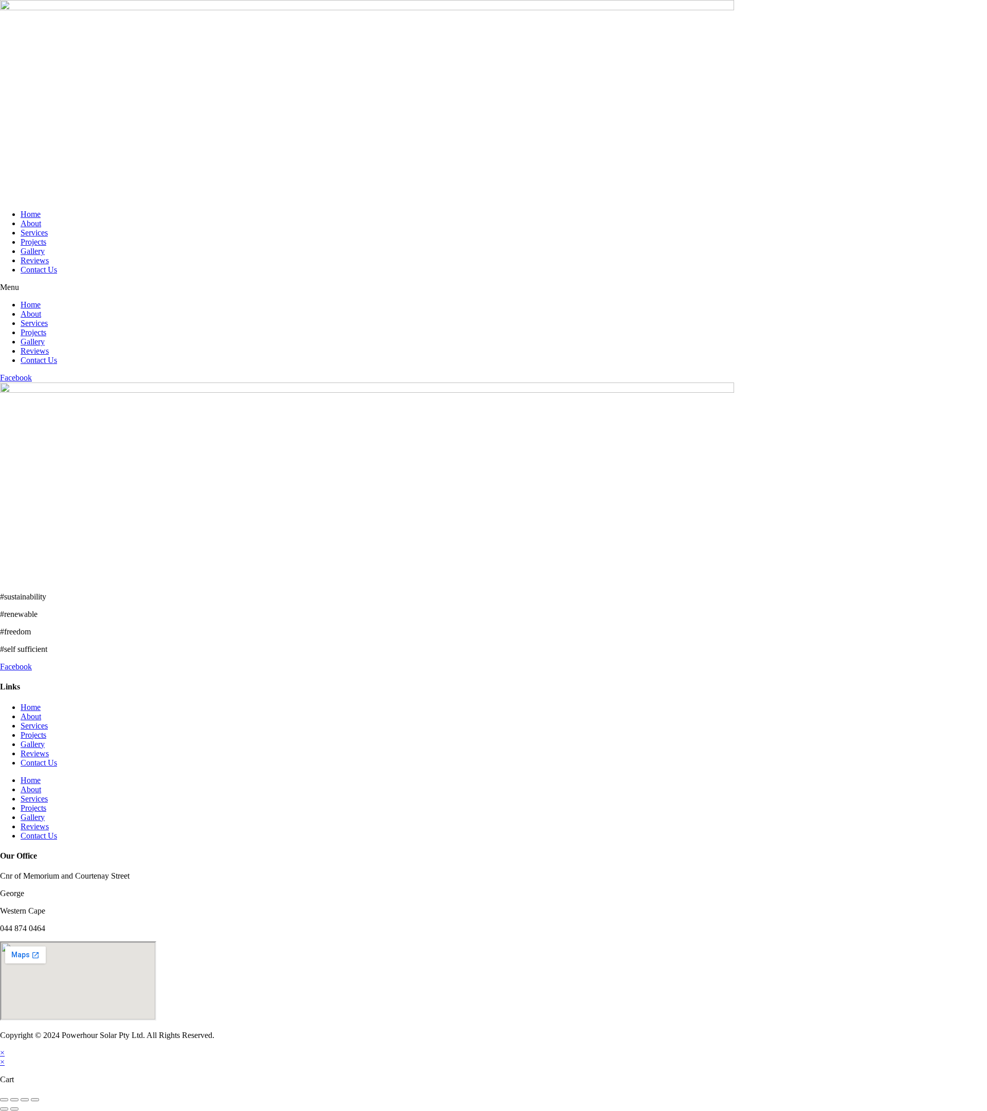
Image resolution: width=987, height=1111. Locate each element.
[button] (493, 287)
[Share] (14, 1099)
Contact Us (39, 269)
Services (34, 232)
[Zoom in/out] (35, 1099)
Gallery (33, 251)
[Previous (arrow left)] (4, 1108)
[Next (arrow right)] (14, 1108)
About (31, 223)
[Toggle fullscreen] (25, 1099)
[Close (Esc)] (4, 1099)
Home (31, 214)
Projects (33, 242)
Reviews (35, 260)
